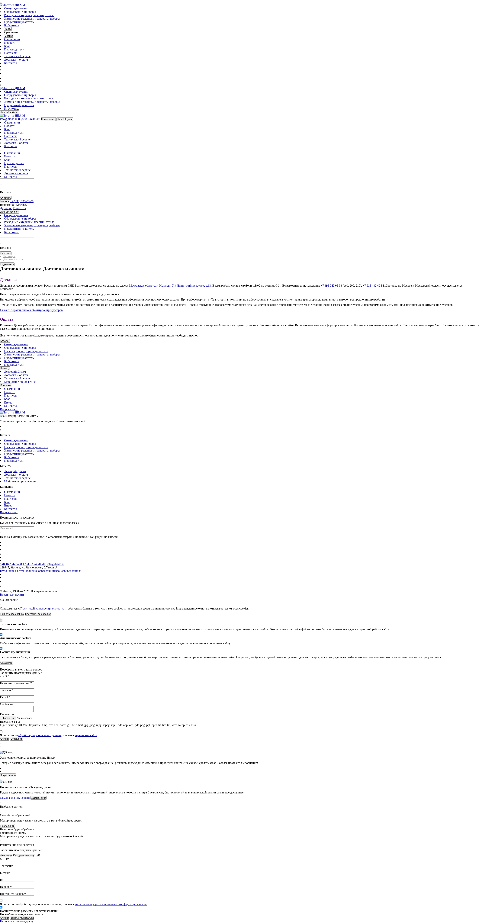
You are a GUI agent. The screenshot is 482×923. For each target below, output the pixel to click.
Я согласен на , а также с (48, 735)
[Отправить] (0, 184)
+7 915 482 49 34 (373, 285)
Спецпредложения (16, 8)
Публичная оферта (12, 570)
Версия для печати (12, 594)
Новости (9, 42)
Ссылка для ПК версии (15, 797)
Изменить (19, 208)
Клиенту (5, 368)
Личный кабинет (9, 112)
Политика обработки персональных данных (53, 570)
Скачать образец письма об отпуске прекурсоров (31, 310)
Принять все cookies (12, 614)
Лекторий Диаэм (15, 371)
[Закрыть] (0, 604)
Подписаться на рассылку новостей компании (29, 910)
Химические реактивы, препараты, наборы (32, 18)
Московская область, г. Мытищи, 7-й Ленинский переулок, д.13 (170, 285)
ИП (38, 855)
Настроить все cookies (38, 614)
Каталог (4, 340)
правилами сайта (86, 735)
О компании (12, 39)
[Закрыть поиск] (0, 243)
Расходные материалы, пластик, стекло (29, 15)
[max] (6, 78)
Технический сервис (17, 56)
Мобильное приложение (20, 381)
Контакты (10, 63)
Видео (8, 402)
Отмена (4, 917)
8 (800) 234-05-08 (11, 564)
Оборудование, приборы (20, 11)
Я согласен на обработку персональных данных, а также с (73, 904)
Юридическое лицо (24, 855)
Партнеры (10, 52)
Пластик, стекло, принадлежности (26, 351)
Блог (7, 46)
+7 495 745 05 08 (331, 285)
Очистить (5, 197)
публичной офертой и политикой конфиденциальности (111, 904)
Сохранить (6, 662)
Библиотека (11, 25)
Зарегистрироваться (22, 917)
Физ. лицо (6, 855)
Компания (5, 385)
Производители (14, 49)
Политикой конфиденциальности (41, 608)
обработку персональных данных (39, 735)
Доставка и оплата (16, 59)
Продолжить (7, 826)
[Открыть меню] (0, 2)
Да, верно (6, 208)
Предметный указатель (19, 22)
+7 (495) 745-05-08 (34, 564)
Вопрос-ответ (9, 409)
